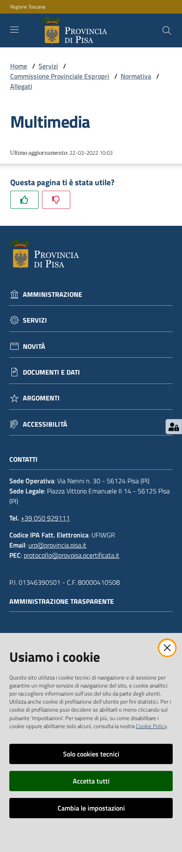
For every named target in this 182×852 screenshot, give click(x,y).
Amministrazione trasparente (61, 601)
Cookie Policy (151, 726)
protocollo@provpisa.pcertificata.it (71, 555)
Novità (34, 346)
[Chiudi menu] (151, 17)
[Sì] (24, 200)
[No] (56, 200)
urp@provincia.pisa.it (57, 545)
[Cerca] (167, 30)
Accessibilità (45, 424)
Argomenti (41, 398)
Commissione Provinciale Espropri (59, 76)
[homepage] (76, 30)
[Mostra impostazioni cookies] (173, 426)
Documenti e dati (51, 372)
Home (18, 66)
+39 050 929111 (45, 518)
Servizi (48, 66)
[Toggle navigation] (14, 30)
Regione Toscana (27, 7)
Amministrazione (52, 294)
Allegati (21, 86)
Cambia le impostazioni (91, 808)
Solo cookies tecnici (91, 754)
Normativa (136, 76)
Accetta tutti (91, 781)
